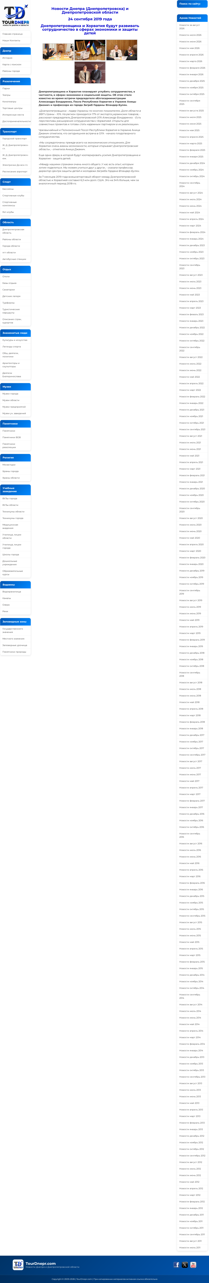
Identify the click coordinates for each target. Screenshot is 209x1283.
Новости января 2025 (191, 156)
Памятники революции (9, 446)
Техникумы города (12, 518)
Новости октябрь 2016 (191, 827)
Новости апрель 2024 (191, 219)
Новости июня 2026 (190, 41)
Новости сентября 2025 (189, 102)
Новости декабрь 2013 (191, 1057)
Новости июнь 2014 (190, 1017)
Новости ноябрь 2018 (191, 659)
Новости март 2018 (190, 715)
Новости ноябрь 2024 (191, 169)
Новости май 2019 (189, 620)
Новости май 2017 (189, 781)
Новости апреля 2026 (191, 54)
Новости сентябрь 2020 (189, 510)
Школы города (10, 554)
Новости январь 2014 (191, 1050)
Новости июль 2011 (189, 1247)
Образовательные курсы (12, 573)
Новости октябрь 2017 (191, 748)
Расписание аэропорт (14, 171)
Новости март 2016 (190, 876)
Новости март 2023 (190, 307)
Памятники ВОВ (11, 437)
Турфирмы (8, 302)
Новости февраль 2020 (192, 557)
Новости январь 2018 (191, 728)
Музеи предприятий (14, 406)
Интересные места (13, 114)
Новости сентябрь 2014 (189, 996)
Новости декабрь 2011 (191, 1214)
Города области (11, 246)
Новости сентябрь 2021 (192, 429)
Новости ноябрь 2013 (191, 1063)
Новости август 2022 (191, 357)
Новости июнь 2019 (190, 613)
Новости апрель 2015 (191, 948)
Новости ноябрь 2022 (191, 334)
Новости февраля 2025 (192, 150)
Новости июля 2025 (190, 117)
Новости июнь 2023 (190, 288)
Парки (6, 88)
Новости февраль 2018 (192, 722)
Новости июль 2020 (190, 524)
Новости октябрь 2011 (191, 1227)
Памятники (8, 430)
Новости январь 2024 (191, 238)
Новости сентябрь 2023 (189, 267)
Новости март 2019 (190, 633)
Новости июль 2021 (190, 442)
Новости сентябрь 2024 (189, 184)
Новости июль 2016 (190, 850)
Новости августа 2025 (191, 110)
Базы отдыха (9, 283)
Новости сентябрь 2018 (189, 674)
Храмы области (11, 477)
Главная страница (12, 34)
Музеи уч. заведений (14, 413)
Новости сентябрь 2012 (192, 1155)
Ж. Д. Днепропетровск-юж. (15, 157)
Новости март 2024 (190, 225)
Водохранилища (11, 591)
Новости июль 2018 (190, 689)
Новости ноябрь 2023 (191, 252)
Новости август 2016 (190, 843)
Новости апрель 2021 (191, 462)
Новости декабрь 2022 (192, 327)
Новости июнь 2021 (190, 449)
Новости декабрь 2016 (191, 814)
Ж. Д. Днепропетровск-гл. (15, 147)
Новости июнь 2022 (190, 370)
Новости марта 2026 (190, 61)
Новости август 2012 (190, 1162)
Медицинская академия (10, 526)
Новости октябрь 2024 (192, 176)
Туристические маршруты (11, 311)
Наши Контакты (11, 40)
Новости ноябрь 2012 (191, 1142)
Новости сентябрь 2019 (189, 592)
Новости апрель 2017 (191, 787)
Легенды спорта (11, 346)
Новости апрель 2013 (191, 1109)
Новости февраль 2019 (192, 639)
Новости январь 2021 (191, 482)
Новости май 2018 (189, 702)
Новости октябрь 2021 (191, 422)
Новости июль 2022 (190, 363)
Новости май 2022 (189, 376)
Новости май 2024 (189, 212)
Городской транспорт (14, 138)
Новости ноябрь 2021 (191, 416)
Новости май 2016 (189, 863)
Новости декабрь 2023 (192, 245)
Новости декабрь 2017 (191, 735)
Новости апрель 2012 (191, 1188)
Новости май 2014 (189, 1024)
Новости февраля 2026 (192, 67)
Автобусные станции (14, 259)
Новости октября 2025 (191, 94)
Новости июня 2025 (190, 123)
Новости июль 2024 (190, 199)
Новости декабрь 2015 (191, 896)
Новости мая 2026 (189, 48)
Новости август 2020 (191, 518)
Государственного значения (12, 630)
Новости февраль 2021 (192, 475)
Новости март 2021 (189, 468)
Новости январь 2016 (191, 889)
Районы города (11, 71)
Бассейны (8, 189)
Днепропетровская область (13, 231)
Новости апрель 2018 (191, 708)
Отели (6, 276)
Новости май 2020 (189, 537)
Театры (6, 95)
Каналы (6, 598)
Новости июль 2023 (190, 281)
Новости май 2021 (189, 455)
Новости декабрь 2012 (191, 1136)
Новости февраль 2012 (192, 1201)
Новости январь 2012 (191, 1208)
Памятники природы (14, 651)
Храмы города (10, 471)
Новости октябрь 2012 (191, 1149)
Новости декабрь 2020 (192, 488)
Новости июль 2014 (190, 1011)
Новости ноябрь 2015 (191, 902)
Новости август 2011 (190, 1241)
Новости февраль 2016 (192, 883)
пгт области (9, 252)
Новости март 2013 (189, 1116)
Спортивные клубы (13, 195)
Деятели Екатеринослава (11, 375)
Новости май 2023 (189, 294)
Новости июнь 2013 (190, 1096)
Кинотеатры (9, 101)
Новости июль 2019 (190, 607)
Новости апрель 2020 (191, 544)
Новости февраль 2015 (192, 961)
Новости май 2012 (189, 1182)
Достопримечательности (16, 121)
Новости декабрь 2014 (191, 975)
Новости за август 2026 (189, 27)
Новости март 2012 (189, 1195)
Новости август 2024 (191, 192)
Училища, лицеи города (11, 546)
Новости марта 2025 (190, 143)
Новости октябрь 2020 (192, 501)
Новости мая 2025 (189, 130)
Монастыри (8, 464)
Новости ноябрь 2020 (191, 495)
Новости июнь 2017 (190, 774)
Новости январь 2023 (191, 321)
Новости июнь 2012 (190, 1175)
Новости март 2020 (190, 551)
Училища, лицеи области (11, 536)
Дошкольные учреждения (9, 563)
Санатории (8, 289)
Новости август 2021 (190, 436)
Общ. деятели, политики (10, 355)
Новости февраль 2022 (192, 396)
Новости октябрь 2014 (191, 988)
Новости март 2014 (190, 1037)
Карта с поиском (11, 64)
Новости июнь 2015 (190, 935)
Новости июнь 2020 (190, 531)
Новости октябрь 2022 (191, 340)
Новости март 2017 (189, 794)
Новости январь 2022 (191, 403)
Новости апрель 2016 (191, 869)
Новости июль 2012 (190, 1168)
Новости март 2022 (190, 390)
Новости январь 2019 (191, 646)
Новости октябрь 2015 (191, 909)
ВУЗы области (10, 505)
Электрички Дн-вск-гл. (15, 165)
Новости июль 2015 (190, 929)
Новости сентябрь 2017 (192, 754)
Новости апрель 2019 (191, 626)
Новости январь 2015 (191, 968)
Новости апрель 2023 (191, 301)
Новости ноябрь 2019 (191, 577)
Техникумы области (13, 511)
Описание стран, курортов (11, 321)
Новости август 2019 (190, 600)
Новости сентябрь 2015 (192, 915)
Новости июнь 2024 (190, 206)
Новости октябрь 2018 (191, 666)
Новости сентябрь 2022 (189, 349)
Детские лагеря (11, 296)
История (7, 58)
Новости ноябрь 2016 (191, 820)
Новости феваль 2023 (191, 314)
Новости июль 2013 (190, 1090)
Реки (5, 611)
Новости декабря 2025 (192, 81)
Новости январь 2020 (191, 564)
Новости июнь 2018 (190, 695)
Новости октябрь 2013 (191, 1070)
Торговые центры (12, 108)
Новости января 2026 (191, 74)
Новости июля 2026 (190, 35)
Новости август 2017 (190, 761)
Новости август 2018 (190, 682)
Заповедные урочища (14, 645)
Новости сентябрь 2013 (192, 1076)
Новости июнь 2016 (190, 856)
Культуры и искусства (14, 340)
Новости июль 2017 (190, 768)
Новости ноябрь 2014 (191, 981)
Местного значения (13, 638)
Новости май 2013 (189, 1103)
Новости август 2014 (190, 1004)
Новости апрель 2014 (191, 1030)
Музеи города (10, 393)
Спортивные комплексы (9, 204)
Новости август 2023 (191, 275)
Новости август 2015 (190, 922)
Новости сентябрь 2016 (189, 835)
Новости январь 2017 (191, 807)
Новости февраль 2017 (192, 800)
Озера (5, 604)
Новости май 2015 (189, 942)
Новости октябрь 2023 (191, 258)
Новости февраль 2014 (192, 1044)
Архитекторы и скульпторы (11, 365)
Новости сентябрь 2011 (192, 1234)
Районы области (11, 239)
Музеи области (10, 400)
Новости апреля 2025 (191, 136)
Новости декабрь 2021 (191, 409)
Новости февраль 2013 (192, 1122)
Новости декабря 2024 (192, 163)
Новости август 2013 (190, 1083)
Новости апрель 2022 (191, 383)
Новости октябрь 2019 (191, 583)
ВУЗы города (9, 498)
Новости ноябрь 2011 (191, 1221)
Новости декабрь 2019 (191, 570)
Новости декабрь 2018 (191, 653)
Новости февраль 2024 (192, 232)
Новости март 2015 (189, 955)
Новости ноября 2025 (191, 87)
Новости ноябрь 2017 (191, 741)
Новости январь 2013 (191, 1129)
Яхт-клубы (8, 212)
